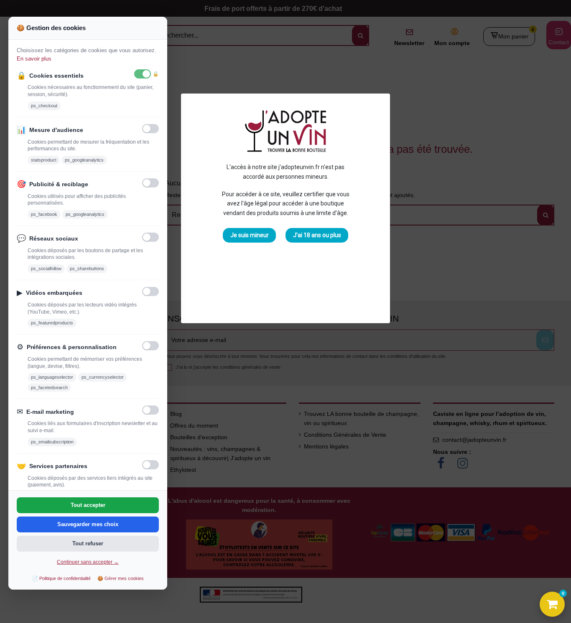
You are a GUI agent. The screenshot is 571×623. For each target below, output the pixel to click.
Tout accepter (88, 505)
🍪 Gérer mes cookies (120, 578)
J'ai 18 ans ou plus (317, 235)
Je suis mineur (249, 235)
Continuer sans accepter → (88, 562)
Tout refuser (87, 543)
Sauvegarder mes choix (87, 524)
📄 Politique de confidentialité (61, 578)
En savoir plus (34, 59)
